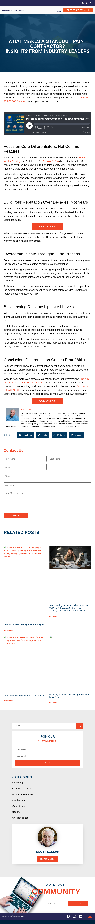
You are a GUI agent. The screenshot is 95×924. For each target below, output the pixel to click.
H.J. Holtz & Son (49, 161)
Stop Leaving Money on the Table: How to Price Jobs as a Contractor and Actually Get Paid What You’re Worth (69, 608)
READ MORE (8, 630)
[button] (25, 435)
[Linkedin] (91, 3)
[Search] (79, 726)
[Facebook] (83, 3)
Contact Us (47, 226)
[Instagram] (87, 3)
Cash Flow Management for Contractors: (24, 695)
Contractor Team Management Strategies (24, 624)
